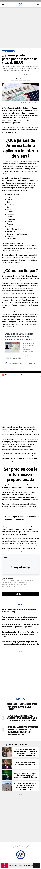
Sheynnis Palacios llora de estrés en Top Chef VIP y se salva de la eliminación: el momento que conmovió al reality (20, 634)
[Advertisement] (20, 28)
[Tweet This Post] (16, 79)
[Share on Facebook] (12, 79)
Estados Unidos (6, 582)
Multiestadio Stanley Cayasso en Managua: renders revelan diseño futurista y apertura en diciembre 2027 (20, 643)
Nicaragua (25, 582)
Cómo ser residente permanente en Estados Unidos (17, 580)
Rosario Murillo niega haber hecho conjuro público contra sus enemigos (19, 610)
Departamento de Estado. (14, 262)
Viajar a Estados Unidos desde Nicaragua (14, 584)
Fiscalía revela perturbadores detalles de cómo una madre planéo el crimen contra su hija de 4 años (19, 618)
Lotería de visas (17, 582)
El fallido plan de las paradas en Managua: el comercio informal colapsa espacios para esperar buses (20, 625)
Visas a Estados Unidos (9, 586)
